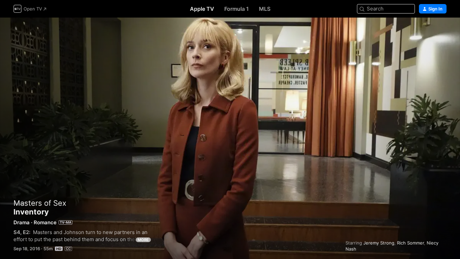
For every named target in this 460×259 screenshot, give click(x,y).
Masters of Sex (39, 203)
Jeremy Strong (378, 243)
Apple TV (202, 8)
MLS (264, 8)
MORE (143, 239)
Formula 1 (236, 8)
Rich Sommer (410, 243)
